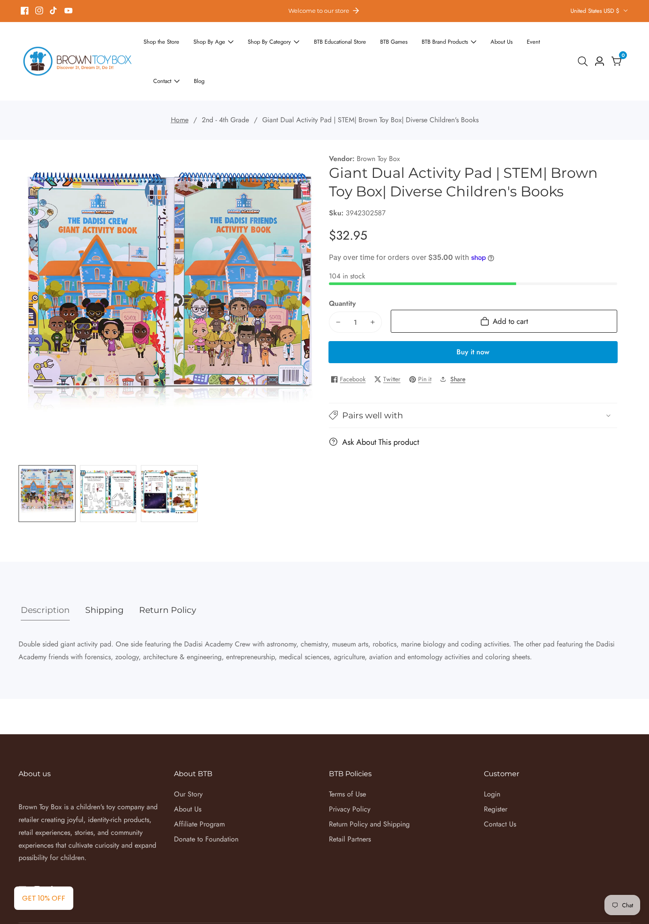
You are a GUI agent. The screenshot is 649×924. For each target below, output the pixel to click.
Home (180, 88)
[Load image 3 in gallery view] (169, 462)
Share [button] (457, 347)
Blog (559, 45)
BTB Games (370, 45)
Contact (525, 45)
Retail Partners (350, 807)
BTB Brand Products (416, 45)
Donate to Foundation (206, 807)
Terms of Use (347, 763)
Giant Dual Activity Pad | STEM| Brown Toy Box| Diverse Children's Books (370, 88)
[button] (473, 384)
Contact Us (500, 792)
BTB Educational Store (322, 45)
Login (492, 763)
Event (496, 45)
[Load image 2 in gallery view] (108, 462)
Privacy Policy (349, 778)
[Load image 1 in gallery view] (47, 462)
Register (495, 778)
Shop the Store (162, 45)
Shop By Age (205, 45)
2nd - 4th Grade (225, 88)
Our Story (188, 763)
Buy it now (473, 320)
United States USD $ (595, 11)
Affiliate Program (199, 792)
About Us (467, 45)
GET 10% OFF (43, 898)
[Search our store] (584, 45)
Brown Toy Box (378, 127)
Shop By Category (258, 45)
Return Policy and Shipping (369, 792)
